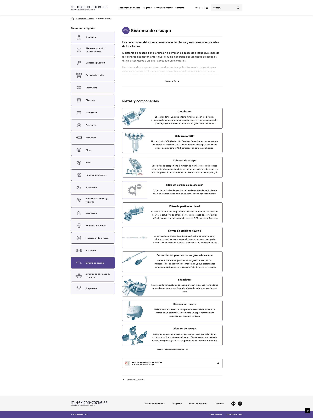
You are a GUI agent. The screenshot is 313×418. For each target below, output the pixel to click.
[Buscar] (238, 7)
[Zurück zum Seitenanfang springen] (307, 410)
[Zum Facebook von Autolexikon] (240, 403)
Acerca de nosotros (163, 8)
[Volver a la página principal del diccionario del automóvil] (89, 8)
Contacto (179, 8)
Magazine (147, 8)
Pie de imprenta (216, 414)
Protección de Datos (234, 414)
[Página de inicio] (72, 18)
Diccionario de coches (129, 8)
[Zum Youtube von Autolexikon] (233, 403)
